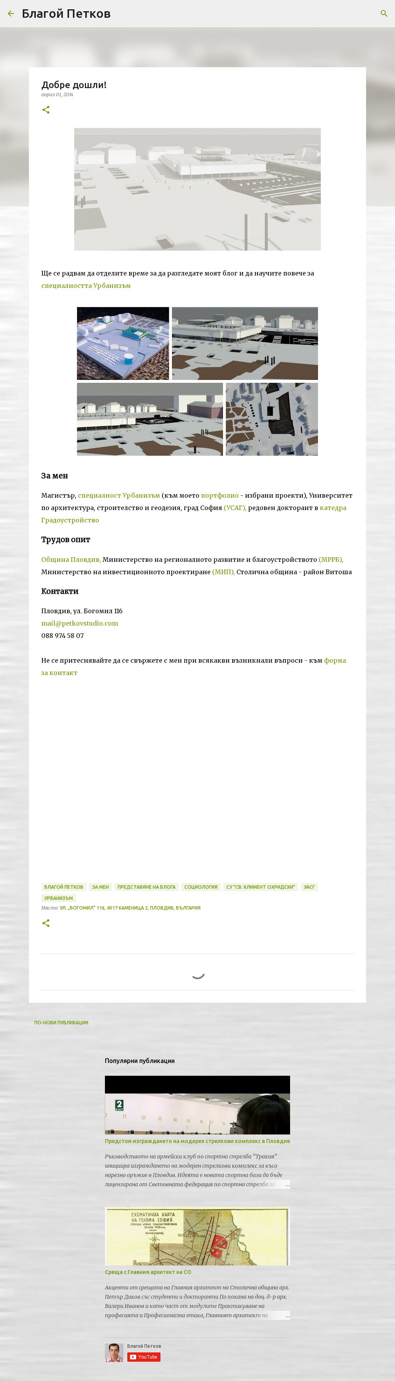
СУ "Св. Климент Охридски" (260, 886)
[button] (46, 110)
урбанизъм (58, 898)
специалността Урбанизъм (86, 285)
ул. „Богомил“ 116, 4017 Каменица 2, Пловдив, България (130, 907)
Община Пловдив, (71, 559)
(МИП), (223, 572)
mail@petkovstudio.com (79, 623)
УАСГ (309, 886)
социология (201, 886)
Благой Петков (66, 13)
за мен (100, 886)
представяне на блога (147, 886)
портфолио (220, 495)
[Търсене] (384, 13)
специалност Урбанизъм (119, 495)
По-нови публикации (61, 1022)
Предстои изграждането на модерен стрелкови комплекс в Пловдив (197, 1141)
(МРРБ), (331, 559)
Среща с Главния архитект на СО (148, 1272)
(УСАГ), (235, 508)
